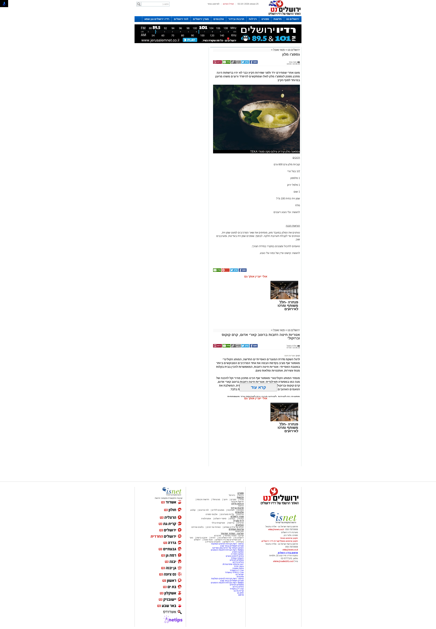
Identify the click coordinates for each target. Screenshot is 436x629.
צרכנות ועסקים (236, 529)
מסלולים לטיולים (237, 560)
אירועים (240, 514)
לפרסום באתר (213, 4)
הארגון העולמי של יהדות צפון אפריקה (228, 548)
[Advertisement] (171, 96)
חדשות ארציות (237, 501)
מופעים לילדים (218, 510)
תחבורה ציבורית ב (212, 542)
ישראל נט (239, 574)
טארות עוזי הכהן (214, 527)
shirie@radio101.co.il (283, 561)
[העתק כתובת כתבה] (235, 63)
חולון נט (240, 593)
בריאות (231, 523)
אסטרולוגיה (206, 518)
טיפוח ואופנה (238, 568)
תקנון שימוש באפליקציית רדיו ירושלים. (279, 541)
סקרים (233, 499)
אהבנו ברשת (201, 537)
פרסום (241, 595)
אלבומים (218, 19)
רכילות (253, 19)
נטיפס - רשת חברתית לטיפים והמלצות (227, 544)
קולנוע (193, 510)
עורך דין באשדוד (237, 570)
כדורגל (241, 495)
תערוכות (230, 510)
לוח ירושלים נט (225, 537)
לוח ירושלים (181, 19)
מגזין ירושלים (201, 19)
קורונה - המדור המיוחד (232, 533)
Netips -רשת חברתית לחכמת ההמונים (227, 550)
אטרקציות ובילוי (218, 523)
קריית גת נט (239, 591)
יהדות (213, 537)
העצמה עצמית (237, 558)
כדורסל (232, 495)
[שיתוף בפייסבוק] (253, 63)
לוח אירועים (204, 510)
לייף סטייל (238, 520)
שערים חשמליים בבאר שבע (232, 546)
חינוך (225, 499)
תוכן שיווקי (239, 531)
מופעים (241, 510)
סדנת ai (217, 535)
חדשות (278, 19)
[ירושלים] (283, 15)
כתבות (241, 518)
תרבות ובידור (236, 19)
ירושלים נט (292, 19)
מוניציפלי (216, 499)
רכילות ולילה (237, 503)
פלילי (241, 499)
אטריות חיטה (289, 356)
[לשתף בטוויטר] (245, 63)
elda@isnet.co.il (276, 529)
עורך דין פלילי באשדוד (234, 572)
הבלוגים (240, 525)
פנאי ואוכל (279, 49)
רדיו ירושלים (228, 542)
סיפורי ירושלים (220, 518)
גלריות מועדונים (227, 514)
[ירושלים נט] (278, 505)
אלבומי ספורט (211, 514)
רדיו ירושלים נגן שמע (156, 19)
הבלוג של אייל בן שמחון (233, 527)
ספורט (265, 19)
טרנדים (240, 523)
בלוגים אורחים (197, 527)
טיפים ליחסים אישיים (234, 556)
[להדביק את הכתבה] (225, 271)
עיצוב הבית (239, 566)
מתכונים (240, 576)
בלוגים (232, 518)
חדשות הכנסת (203, 499)
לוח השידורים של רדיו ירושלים (228, 540)
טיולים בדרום (238, 562)
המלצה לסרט (238, 552)
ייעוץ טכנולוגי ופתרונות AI (233, 564)
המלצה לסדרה (237, 554)
